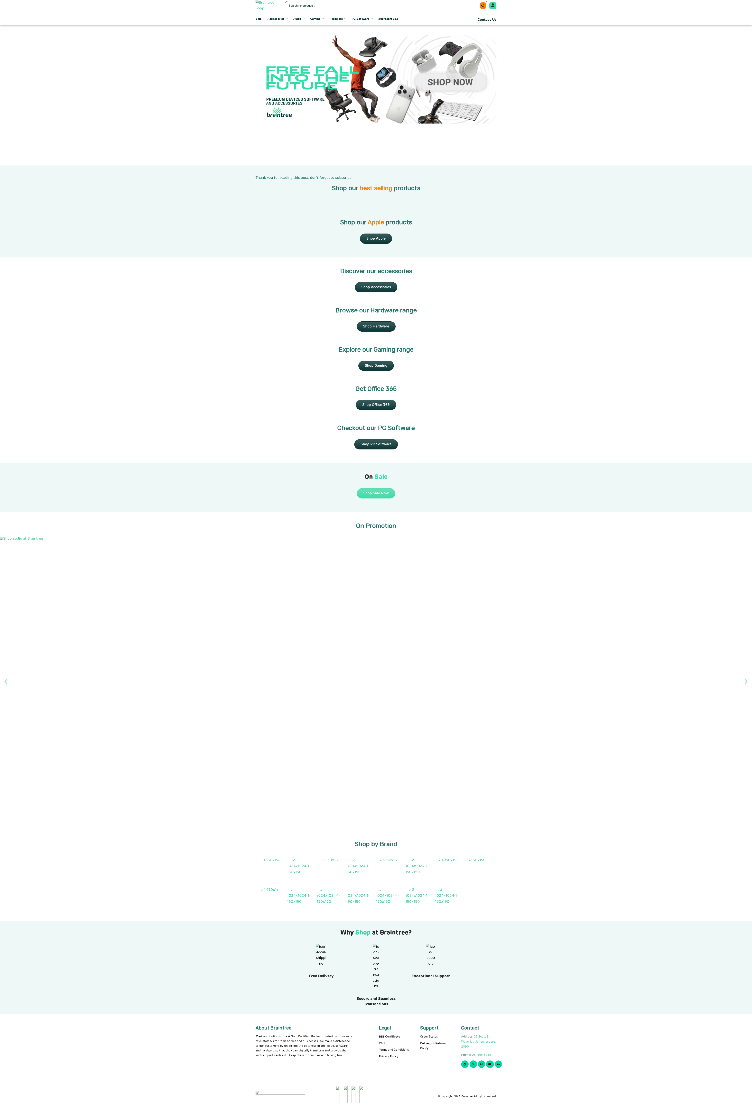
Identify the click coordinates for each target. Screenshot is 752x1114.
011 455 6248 (481, 1054)
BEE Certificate (389, 1036)
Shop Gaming (376, 365)
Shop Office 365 (376, 405)
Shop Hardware (376, 326)
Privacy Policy (388, 1056)
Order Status (429, 1036)
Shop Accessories (376, 287)
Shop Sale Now (376, 493)
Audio (297, 18)
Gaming (315, 18)
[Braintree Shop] (268, 5)
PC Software (361, 18)
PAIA (382, 1043)
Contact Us (486, 20)
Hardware (336, 18)
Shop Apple (376, 238)
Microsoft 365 (388, 18)
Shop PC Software (376, 444)
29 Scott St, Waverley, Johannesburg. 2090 (478, 1041)
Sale (259, 18)
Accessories (276, 18)
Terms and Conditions (394, 1049)
